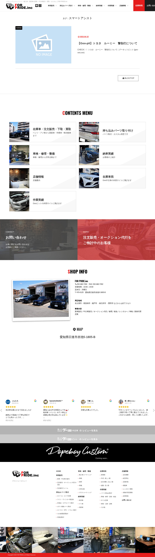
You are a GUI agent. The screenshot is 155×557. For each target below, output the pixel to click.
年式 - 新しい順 (105, 478)
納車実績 (99, 5)
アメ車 (81, 504)
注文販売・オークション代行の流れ (66, 483)
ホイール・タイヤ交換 (64, 496)
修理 (80, 482)
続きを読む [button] (10, 420)
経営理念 (125, 478)
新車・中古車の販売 (63, 479)
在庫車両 (139, 5)
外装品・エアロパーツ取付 (65, 503)
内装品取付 (60, 517)
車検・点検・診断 (106, 504)
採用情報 (125, 496)
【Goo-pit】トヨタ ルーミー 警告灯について (107, 43)
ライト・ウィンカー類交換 (65, 499)
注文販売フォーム (62, 488)
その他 (103, 507)
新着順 (103, 475)
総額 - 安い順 (105, 485)
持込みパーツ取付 (66, 5)
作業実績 (111, 5)
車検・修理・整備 (84, 5)
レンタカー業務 (128, 489)
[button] (154, 411)
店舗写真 (125, 482)
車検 (80, 478)
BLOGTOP (129, 78)
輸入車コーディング (85, 475)
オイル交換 (104, 500)
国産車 (81, 507)
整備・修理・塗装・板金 (108, 496)
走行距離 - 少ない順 (107, 482)
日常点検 (82, 489)
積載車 (125, 485)
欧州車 (81, 500)
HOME (58, 471)
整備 (80, 485)
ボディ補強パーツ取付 (64, 506)
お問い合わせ (126, 500)
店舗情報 (122, 5)
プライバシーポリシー (19, 481)
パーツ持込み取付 (106, 493)
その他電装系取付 (62, 513)
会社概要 (125, 475)
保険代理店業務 (128, 492)
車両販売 (51, 5)
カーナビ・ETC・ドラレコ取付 (66, 510)
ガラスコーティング (85, 492)
